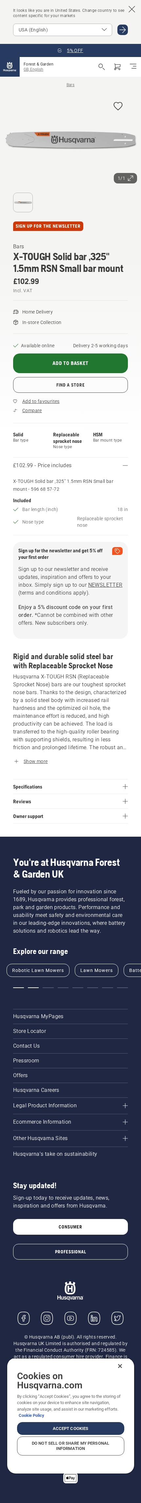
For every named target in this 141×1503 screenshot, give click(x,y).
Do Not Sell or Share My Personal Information (70, 1446)
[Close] (120, 1366)
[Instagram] (46, 1318)
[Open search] (102, 67)
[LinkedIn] (94, 1318)
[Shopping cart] (117, 67)
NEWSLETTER (105, 585)
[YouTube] (70, 1318)
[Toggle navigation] (133, 67)
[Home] (10, 67)
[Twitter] (117, 1318)
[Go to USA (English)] (122, 30)
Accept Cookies (71, 1428)
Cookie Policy (31, 1415)
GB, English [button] (33, 69)
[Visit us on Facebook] (23, 1318)
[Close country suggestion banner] (132, 9)
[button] (118, 106)
